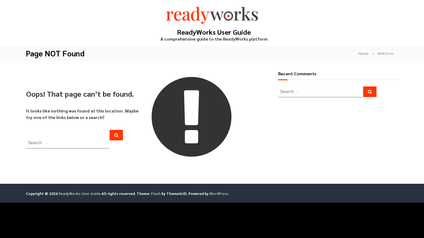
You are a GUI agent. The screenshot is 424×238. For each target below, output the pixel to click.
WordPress (219, 193)
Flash (155, 193)
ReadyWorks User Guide (214, 32)
